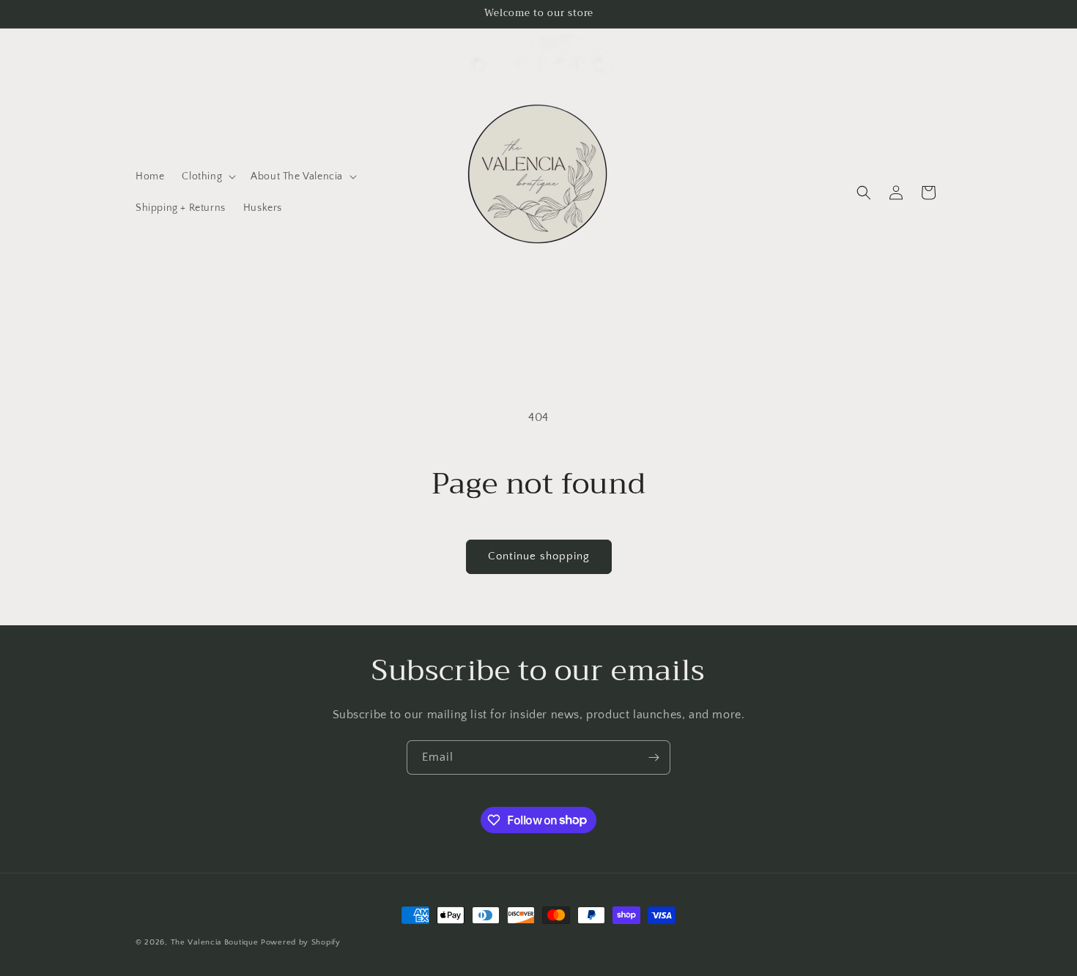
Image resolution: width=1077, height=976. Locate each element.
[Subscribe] (653, 757)
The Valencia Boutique (215, 942)
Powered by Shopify (301, 942)
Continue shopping (539, 556)
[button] (207, 176)
